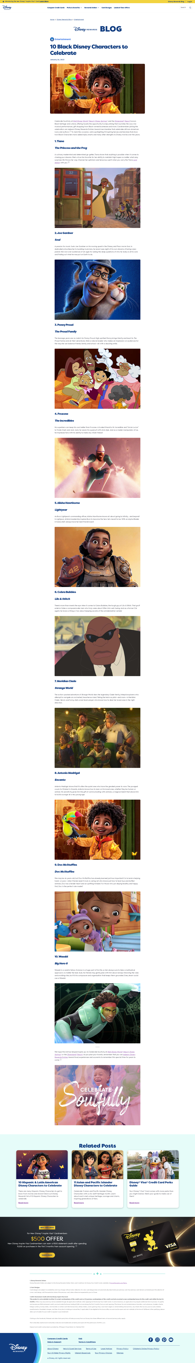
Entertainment (79, 19)
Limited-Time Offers (122, 8)
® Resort (83, 121)
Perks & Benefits (73, 8)
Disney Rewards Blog (176, 2)
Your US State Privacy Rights (58, 1353)
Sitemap (120, 1353)
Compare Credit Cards (56, 8)
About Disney (53, 1349)
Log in (189, 2)
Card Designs (107, 8)
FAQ (80, 1338)
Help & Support (54, 1342)
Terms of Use (91, 1349)
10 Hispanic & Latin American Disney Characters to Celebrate (40, 1184)
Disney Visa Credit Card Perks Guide (151, 1184)
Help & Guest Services (72, 1349)
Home (52, 19)
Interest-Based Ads (82, 1353)
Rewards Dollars (90, 8)
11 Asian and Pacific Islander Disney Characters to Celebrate (95, 1184)
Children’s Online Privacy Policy (146, 1349)
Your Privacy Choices (103, 1353)
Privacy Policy (122, 1349)
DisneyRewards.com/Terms (118, 1283)
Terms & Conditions (87, 1342)
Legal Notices (106, 1349)
